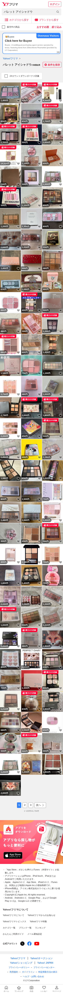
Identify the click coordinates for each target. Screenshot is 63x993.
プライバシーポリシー (19, 967)
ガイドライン (28, 972)
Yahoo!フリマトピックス (14, 921)
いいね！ (18, 100)
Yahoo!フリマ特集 (38, 921)
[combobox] (31, 11)
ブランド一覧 (25, 928)
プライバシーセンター (43, 967)
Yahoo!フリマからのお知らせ (41, 915)
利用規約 (14, 972)
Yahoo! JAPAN (45, 963)
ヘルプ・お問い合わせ (33, 976)
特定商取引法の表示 (47, 972)
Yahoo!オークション (41, 958)
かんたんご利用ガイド (13, 934)
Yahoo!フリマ (10, 58)
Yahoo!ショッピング (21, 963)
